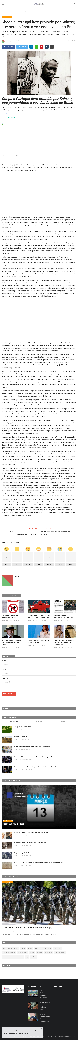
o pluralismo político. (9, 953)
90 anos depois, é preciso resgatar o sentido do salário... (45, 1006)
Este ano (64, 721)
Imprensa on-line (11, 11)
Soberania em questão (21, 737)
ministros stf (39, 948)
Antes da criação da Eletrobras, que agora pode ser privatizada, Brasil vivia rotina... (20, 533)
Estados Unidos (60, 953)
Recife (32, 953)
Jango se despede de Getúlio (23, 853)
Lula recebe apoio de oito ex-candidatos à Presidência (45, 994)
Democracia (48, 953)
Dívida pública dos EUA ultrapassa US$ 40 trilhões (30, 843)
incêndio (39, 953)
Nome (4, 661)
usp (27, 957)
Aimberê (33, 957)
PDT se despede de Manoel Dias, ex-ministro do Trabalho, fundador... (36, 767)
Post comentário (8, 694)
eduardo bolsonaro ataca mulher (13, 957)
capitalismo (57, 948)
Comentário (6, 678)
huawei (30, 948)
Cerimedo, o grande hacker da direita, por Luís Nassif (31, 833)
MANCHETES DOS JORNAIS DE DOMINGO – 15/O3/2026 (32, 747)
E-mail (4, 669)
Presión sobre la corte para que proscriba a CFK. (39, 641)
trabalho (48, 948)
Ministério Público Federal (10, 948)
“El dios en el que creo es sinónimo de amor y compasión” (27, 927)
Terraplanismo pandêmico (22, 727)
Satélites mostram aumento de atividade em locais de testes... (39, 617)
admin (7, 41)
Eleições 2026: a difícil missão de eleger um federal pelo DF (33, 757)
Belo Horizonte (22, 953)
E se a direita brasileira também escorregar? (10, 617)
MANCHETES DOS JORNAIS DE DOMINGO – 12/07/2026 (56, 533)
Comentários (8, 656)
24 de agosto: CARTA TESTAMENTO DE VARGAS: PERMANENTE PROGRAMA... (39, 863)
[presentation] (69, 884)
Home (3, 11)
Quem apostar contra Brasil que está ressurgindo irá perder (12, 642)
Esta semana (14, 721)
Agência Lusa (10, 117)
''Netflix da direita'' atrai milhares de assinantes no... (64, 617)
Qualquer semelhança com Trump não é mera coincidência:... (45, 1018)
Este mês (39, 721)
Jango (23, 948)
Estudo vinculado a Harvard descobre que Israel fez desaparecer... (64, 642)
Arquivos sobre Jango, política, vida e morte (61, 1036)
